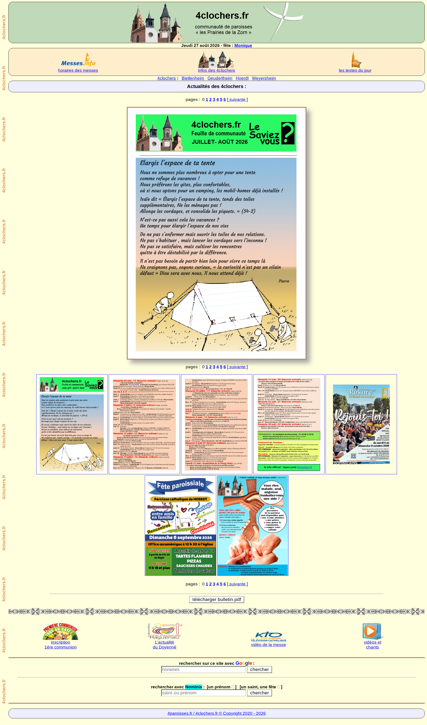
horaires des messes (78, 70)
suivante (237, 99)
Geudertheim (219, 78)
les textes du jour (355, 70)
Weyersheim (264, 78)
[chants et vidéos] (372, 631)
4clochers (166, 78)
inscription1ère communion (60, 644)
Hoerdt (242, 78)
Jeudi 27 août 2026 (200, 45)
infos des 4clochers (216, 70)
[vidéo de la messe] (268, 633)
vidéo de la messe (268, 644)
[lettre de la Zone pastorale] (165, 631)
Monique (243, 45)
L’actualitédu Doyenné (164, 644)
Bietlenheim (193, 78)
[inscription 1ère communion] (60, 631)
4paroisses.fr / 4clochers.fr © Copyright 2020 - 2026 (216, 713)
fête (227, 45)
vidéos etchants (372, 644)
